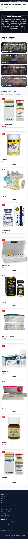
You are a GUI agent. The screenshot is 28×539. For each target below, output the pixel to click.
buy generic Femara (5, 515)
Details (14, 129)
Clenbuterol (5, 371)
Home (2, 7)
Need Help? (24, 1)
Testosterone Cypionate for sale (8, 522)
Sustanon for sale (5, 513)
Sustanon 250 (5, 195)
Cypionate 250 (6, 230)
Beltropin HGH (6, 265)
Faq (2, 498)
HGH (24, 7)
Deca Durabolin (6, 301)
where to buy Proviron (6, 509)
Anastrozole (5, 407)
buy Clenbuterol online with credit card (10, 528)
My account (4, 502)
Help (2, 500)
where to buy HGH (5, 511)
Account (19, 1)
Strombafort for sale (6, 526)
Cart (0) (10, 1)
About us (3, 496)
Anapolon (4, 442)
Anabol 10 (4, 159)
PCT (2, 9)
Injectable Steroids (9, 7)
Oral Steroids (18, 7)
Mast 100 (4, 477)
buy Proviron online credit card (8, 530)
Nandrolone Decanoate (8, 336)
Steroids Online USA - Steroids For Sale (13, 4)
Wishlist (14, 1)
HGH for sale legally (5, 524)
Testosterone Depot (7, 124)
